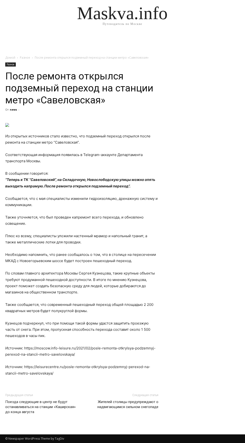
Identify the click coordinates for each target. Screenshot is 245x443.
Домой (10, 58)
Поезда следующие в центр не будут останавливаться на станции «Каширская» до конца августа (40, 407)
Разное (25, 58)
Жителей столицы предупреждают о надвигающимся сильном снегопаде (127, 404)
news (13, 109)
